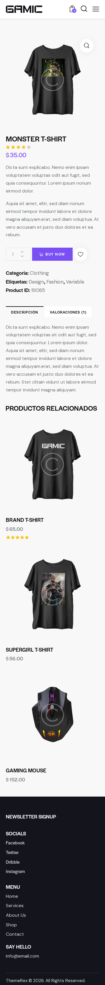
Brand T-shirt (25, 519)
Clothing (39, 273)
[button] (86, 46)
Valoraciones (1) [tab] (68, 312)
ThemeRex (16, 981)
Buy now (55, 254)
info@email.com (22, 956)
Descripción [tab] (24, 312)
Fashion (55, 282)
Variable (75, 282)
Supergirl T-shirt (29, 649)
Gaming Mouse (26, 770)
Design (36, 282)
